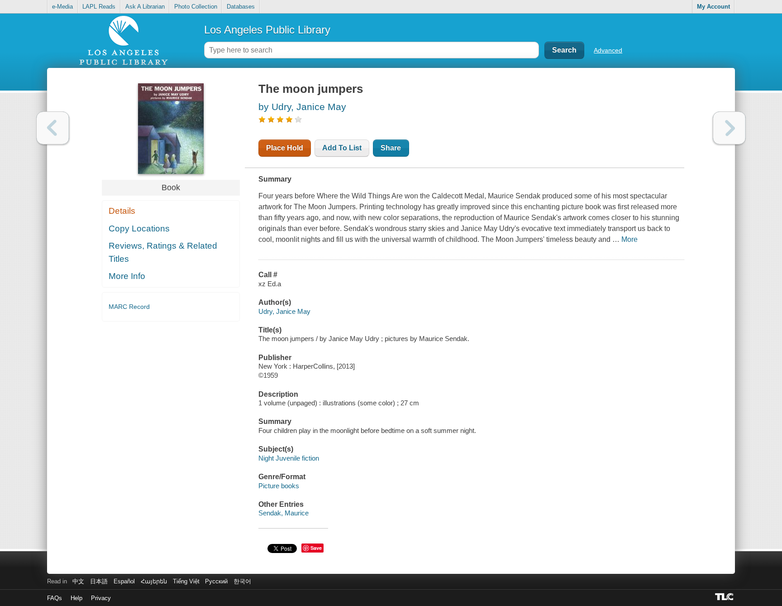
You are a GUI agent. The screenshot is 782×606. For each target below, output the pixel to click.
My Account (713, 6)
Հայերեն (154, 581)
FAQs (54, 598)
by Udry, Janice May (302, 106)
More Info (127, 276)
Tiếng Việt (186, 581)
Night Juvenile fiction (288, 458)
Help (76, 598)
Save (316, 547)
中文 (78, 581)
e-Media (62, 6)
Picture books (278, 486)
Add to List (342, 148)
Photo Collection (195, 6)
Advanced (608, 50)
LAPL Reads (98, 6)
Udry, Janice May (284, 311)
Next (729, 127)
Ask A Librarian (145, 6)
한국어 (242, 581)
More (629, 239)
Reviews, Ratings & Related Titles (163, 252)
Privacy (101, 598)
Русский (216, 581)
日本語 (99, 581)
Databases (241, 6)
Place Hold (284, 148)
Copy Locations (139, 228)
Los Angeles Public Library (267, 30)
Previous (52, 127)
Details (122, 211)
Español (124, 581)
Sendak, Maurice (283, 513)
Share (391, 148)
